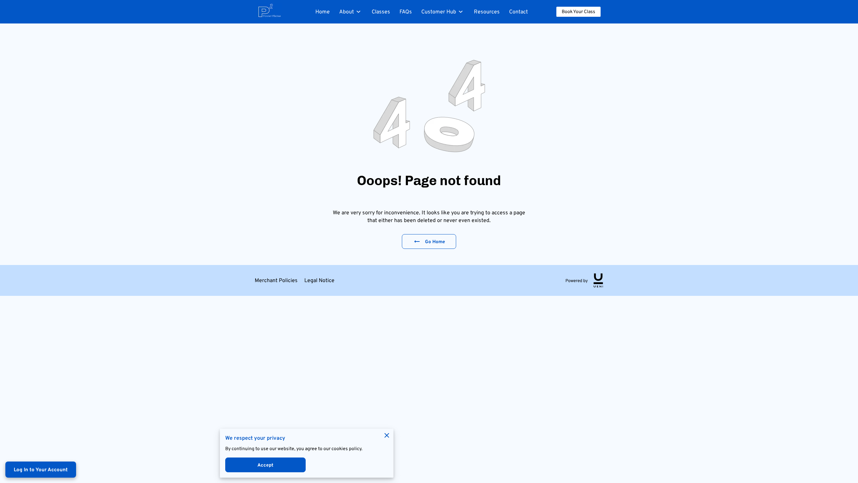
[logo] (598, 280)
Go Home (435, 241)
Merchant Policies (276, 280)
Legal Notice (319, 280)
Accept (265, 465)
